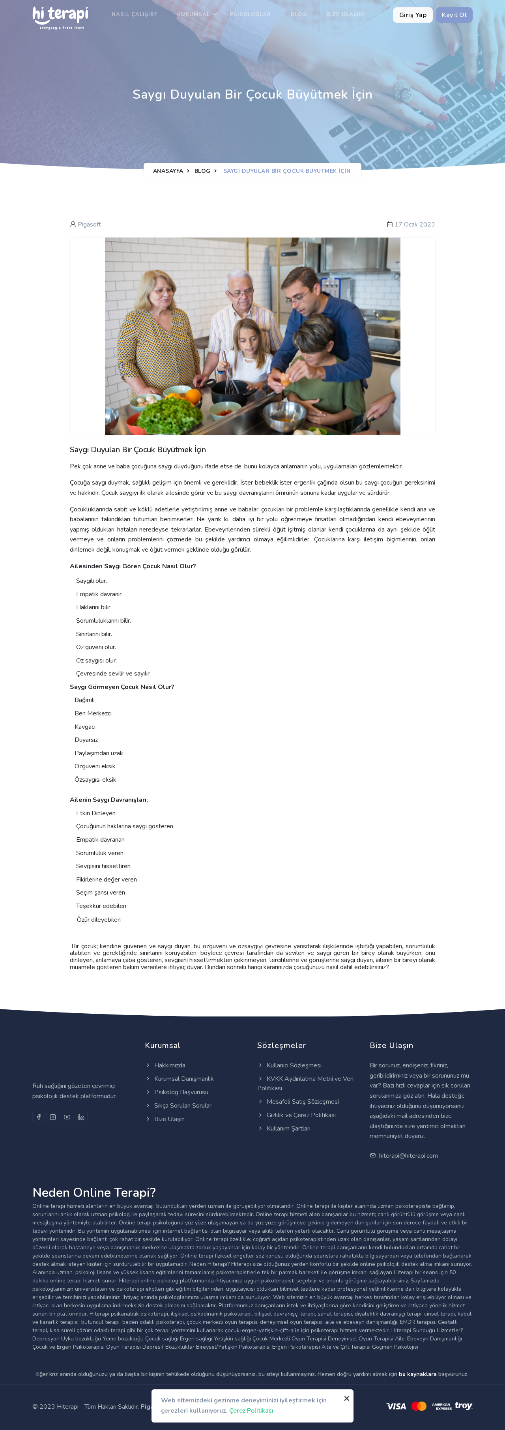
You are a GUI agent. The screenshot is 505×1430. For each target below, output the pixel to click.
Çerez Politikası (251, 1410)
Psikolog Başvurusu (180, 1092)
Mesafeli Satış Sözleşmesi (302, 1101)
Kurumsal (193, 14)
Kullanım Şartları (287, 1128)
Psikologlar (250, 14)
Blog (299, 14)
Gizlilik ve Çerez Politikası (300, 1115)
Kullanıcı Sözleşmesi (293, 1065)
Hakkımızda (169, 1065)
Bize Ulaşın (344, 14)
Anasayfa (168, 171)
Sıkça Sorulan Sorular (182, 1105)
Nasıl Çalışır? (134, 14)
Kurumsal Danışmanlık (183, 1078)
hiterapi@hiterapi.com (408, 1155)
